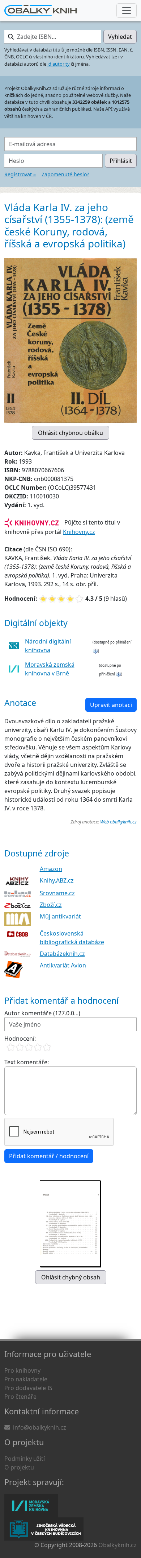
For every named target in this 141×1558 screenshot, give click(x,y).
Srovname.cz (57, 893)
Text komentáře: (26, 1062)
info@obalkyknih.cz (39, 1427)
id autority (58, 64)
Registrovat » (20, 174)
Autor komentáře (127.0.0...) (42, 1013)
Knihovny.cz (79, 532)
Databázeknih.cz (62, 954)
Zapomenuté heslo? (65, 174)
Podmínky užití (24, 1459)
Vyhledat (120, 37)
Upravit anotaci (111, 705)
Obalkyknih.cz (117, 1545)
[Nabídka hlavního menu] (126, 10)
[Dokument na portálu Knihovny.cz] (31, 522)
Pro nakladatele (25, 1379)
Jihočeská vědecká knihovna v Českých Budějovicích (44, 1529)
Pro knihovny (22, 1370)
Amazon (51, 869)
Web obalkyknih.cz (118, 821)
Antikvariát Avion (63, 965)
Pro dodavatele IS (28, 1388)
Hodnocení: (20, 1039)
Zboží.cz (51, 905)
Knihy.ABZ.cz (57, 880)
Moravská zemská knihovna (31, 1505)
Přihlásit (121, 161)
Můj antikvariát (60, 916)
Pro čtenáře (20, 1397)
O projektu (19, 1467)
